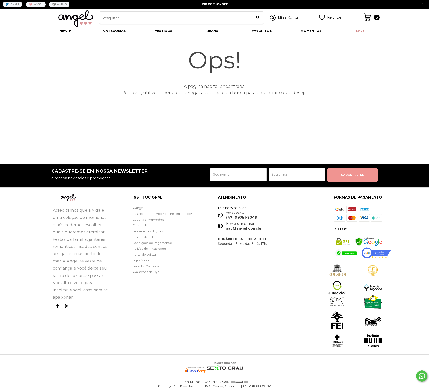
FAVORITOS (262, 31)
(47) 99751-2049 (241, 217)
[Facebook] (56, 310)
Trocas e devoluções (147, 231)
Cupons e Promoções (148, 219)
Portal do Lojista (144, 254)
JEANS (213, 31)
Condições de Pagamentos (152, 243)
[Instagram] (66, 310)
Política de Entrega (146, 237)
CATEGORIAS (114, 31)
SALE (360, 31)
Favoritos (334, 17)
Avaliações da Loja (145, 272)
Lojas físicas (140, 260)
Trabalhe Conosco (145, 266)
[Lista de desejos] (322, 19)
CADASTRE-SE (352, 175)
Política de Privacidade (149, 248)
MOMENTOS (311, 31)
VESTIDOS (163, 31)
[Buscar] (258, 18)
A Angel (138, 208)
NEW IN (65, 31)
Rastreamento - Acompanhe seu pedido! (162, 214)
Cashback (139, 225)
